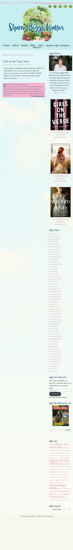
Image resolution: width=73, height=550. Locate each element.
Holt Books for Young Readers (21, 91)
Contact (36, 47)
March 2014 (55, 306)
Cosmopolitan (17, 86)
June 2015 (54, 286)
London (60, 474)
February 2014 (55, 309)
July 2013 (54, 326)
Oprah (42, 93)
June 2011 (54, 369)
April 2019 (54, 244)
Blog (32, 45)
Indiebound (60, 135)
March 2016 (55, 274)
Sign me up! (55, 394)
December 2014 (56, 291)
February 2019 (55, 247)
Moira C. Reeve (60, 477)
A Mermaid (65, 447)
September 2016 (56, 264)
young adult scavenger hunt (61, 500)
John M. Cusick (66, 469)
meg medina (66, 474)
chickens (67, 453)
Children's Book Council (55, 455)
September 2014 (56, 299)
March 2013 (55, 331)
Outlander (56, 480)
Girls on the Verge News (16, 61)
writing (66, 497)
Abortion (51, 444)
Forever (6, 89)
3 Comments (37, 96)
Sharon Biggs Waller (24, 64)
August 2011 (54, 364)
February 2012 (55, 351)
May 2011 (54, 371)
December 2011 (56, 354)
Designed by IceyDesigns (44, 516)
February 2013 (55, 334)
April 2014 (54, 304)
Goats (51, 466)
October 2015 (55, 281)
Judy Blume (34, 91)
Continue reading (25, 78)
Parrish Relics (62, 480)
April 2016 (54, 271)
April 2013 (54, 329)
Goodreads (7, 91)
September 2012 (56, 339)
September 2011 (56, 361)
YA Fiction (7, 95)
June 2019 (54, 242)
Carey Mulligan (65, 450)
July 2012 (54, 341)
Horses (64, 466)
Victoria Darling (58, 494)
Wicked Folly (56, 497)
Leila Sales (65, 472)
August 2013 (55, 324)
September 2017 (56, 257)
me (65, 90)
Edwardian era (52, 458)
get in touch (61, 93)
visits (40, 45)
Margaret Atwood (20, 93)
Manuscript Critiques (58, 45)
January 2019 (55, 249)
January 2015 (55, 289)
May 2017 (54, 261)
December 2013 (56, 314)
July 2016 (54, 266)
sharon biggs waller (57, 487)
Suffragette (61, 488)
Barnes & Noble (60, 137)
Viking (65, 494)
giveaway (37, 89)
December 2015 (56, 279)
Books (24, 45)
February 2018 (55, 254)
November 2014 (56, 294)
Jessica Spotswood (57, 469)
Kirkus (12, 93)
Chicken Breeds (58, 453)
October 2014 (55, 296)
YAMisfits (51, 500)
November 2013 (56, 316)
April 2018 (54, 252)
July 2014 (54, 301)
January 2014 (55, 311)
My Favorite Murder (33, 93)
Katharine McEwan (55, 472)
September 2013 (56, 321)
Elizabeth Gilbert (28, 86)
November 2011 (56, 356)
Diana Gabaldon (66, 455)
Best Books (9, 86)
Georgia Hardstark (15, 89)
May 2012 (54, 344)
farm (58, 458)
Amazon (64, 132)
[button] (60, 415)
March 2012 (55, 349)
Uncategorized (23, 84)
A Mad (58, 444)
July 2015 (54, 284)
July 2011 (54, 366)
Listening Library (53, 474)
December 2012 (56, 336)
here (67, 88)
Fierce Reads (39, 86)
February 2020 (56, 237)
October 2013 (55, 319)
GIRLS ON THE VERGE (28, 89)
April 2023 (54, 234)
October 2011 (55, 359)
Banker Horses (53, 450)
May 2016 (54, 269)
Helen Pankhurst (57, 466)
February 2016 (55, 276)
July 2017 (54, 259)
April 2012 (54, 346)
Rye (63, 482)
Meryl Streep (52, 477)
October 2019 (55, 239)
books (59, 450)
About (15, 45)
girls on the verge (12, 84)
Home (7, 45)
